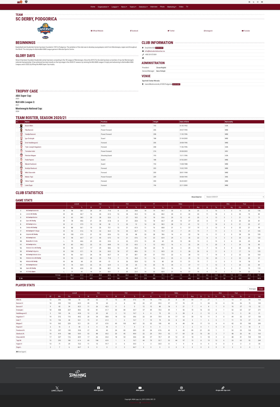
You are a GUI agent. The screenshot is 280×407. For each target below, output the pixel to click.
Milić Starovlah (30, 172)
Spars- (31, 221)
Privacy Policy (134, 403)
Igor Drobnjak (29, 138)
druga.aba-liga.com (223, 390)
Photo (162, 7)
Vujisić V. (19, 344)
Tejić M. (18, 340)
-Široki (31, 237)
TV (187, 7)
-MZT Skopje (32, 231)
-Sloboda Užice (33, 254)
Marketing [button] (171, 7)
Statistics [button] (142, 7)
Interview (153, 7)
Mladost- (31, 261)
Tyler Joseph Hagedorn (33, 147)
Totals (261, 289)
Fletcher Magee (30, 155)
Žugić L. (18, 347)
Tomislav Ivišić (30, 151)
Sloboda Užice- (33, 248)
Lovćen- (31, 214)
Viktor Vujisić (29, 181)
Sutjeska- (32, 234)
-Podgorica (32, 251)
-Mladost (31, 217)
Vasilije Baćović (30, 134)
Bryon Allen (29, 126)
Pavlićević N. (20, 330)
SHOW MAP (159, 48)
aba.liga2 (181, 390)
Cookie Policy (146, 403)
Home (93, 7)
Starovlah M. (20, 337)
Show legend (22, 352)
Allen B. (18, 300)
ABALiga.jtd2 (98, 390)
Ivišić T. (18, 320)
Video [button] (181, 7)
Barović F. (19, 306)
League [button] (114, 7)
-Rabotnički (32, 210)
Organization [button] (102, 7)
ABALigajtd (140, 390)
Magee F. (19, 323)
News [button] (123, 7)
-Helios (31, 244)
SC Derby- (30, 271)
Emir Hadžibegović (31, 143)
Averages (252, 289)
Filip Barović (29, 130)
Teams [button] (132, 7)
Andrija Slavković (31, 168)
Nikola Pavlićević (30, 164)
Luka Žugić (28, 185)
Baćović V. (19, 303)
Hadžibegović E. (21, 313)
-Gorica (31, 224)
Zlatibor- (31, 227)
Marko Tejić (29, 177)
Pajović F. (19, 327)
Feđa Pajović (29, 160)
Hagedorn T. (20, 317)
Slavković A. (20, 334)
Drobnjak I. (19, 310)
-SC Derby (32, 241)
